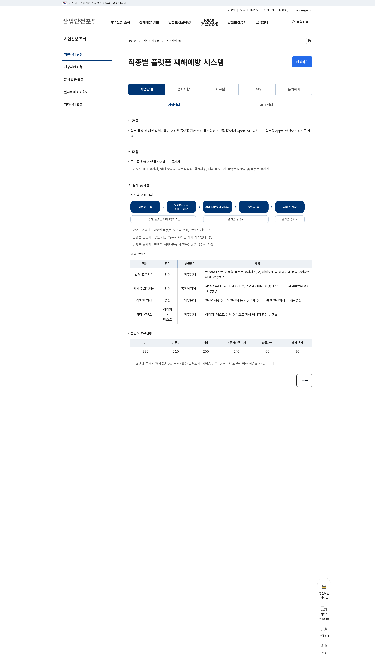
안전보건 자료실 (324, 596)
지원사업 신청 (73, 57)
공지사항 (183, 89)
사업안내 (174, 105)
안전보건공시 (237, 22)
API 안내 (266, 105)
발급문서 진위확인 (76, 92)
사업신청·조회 (120, 25)
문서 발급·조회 (74, 79)
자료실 (220, 89)
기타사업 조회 (73, 105)
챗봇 (324, 653)
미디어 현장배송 (324, 617)
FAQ (257, 89)
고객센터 (261, 25)
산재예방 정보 (149, 25)
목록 (304, 380)
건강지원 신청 (73, 67)
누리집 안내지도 (249, 10)
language (303, 10)
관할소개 (324, 636)
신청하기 (302, 62)
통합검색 (303, 22)
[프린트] (309, 41)
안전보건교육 (177, 22)
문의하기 (294, 89)
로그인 (231, 10)
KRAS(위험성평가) (209, 24)
